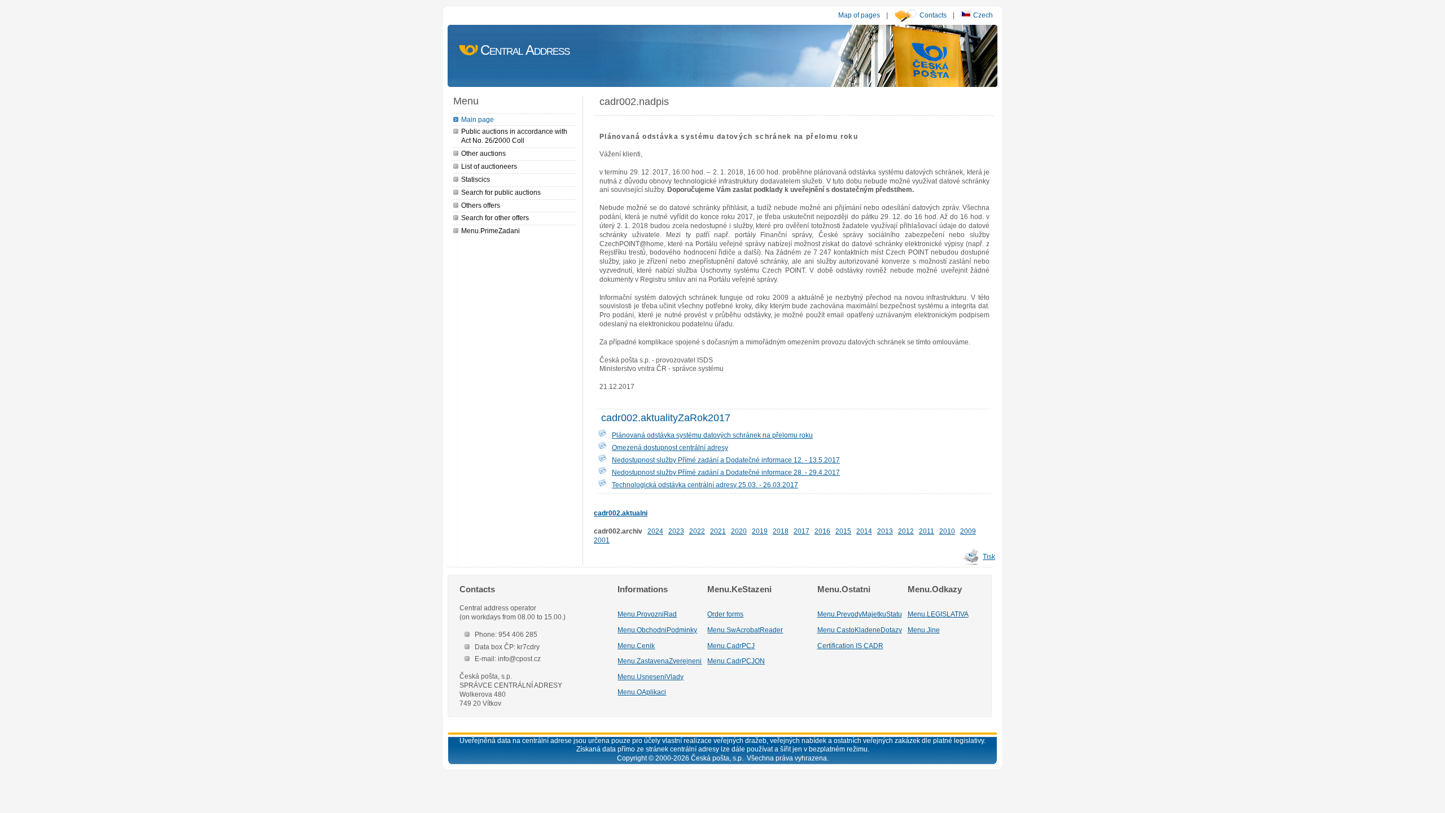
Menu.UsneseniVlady (651, 676)
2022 (697, 531)
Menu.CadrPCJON (736, 661)
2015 (843, 531)
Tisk (989, 556)
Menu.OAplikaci (642, 692)
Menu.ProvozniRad (647, 614)
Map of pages (859, 15)
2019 (760, 531)
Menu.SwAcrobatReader (745, 629)
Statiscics (475, 179)
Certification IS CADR (850, 645)
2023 (676, 531)
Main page (477, 119)
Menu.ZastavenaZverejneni (660, 661)
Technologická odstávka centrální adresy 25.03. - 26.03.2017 (705, 484)
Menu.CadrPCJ (731, 645)
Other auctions (483, 153)
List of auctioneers (489, 166)
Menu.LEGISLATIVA (938, 614)
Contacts (933, 15)
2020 (739, 531)
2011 (926, 531)
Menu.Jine (924, 629)
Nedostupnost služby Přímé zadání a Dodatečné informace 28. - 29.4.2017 (726, 472)
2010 (947, 531)
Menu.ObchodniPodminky (657, 629)
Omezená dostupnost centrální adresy (670, 447)
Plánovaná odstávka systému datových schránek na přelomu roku (712, 435)
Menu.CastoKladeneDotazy (859, 629)
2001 (602, 540)
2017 (801, 531)
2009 (968, 531)
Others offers (480, 205)
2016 (822, 531)
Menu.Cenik (636, 645)
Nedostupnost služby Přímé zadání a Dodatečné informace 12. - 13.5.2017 (726, 460)
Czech (982, 15)
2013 (885, 531)
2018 (781, 531)
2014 (864, 531)
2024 (655, 531)
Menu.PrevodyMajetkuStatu (859, 614)
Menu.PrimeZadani (490, 230)
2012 (906, 531)
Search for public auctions (501, 192)
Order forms (725, 614)
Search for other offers (495, 217)
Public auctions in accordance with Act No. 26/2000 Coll (514, 136)
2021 (718, 531)
